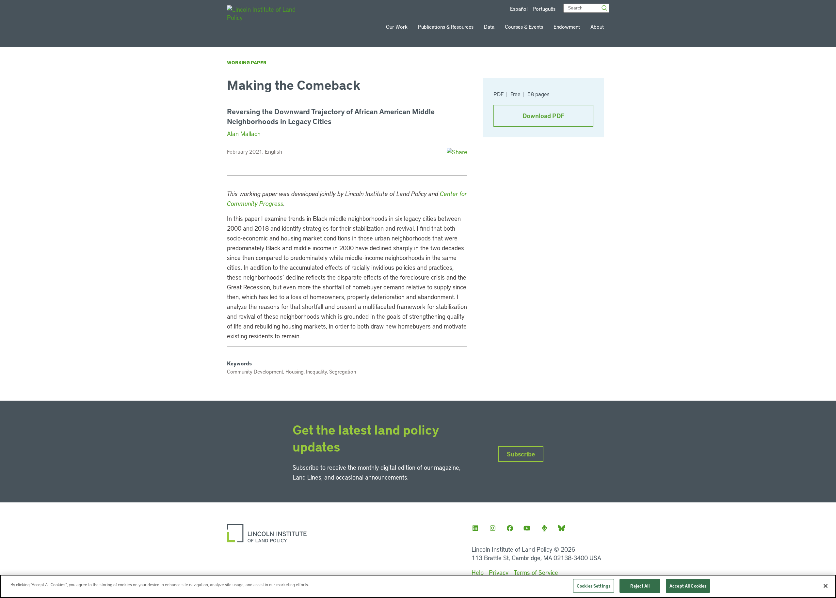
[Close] (825, 586)
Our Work (397, 26)
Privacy (498, 572)
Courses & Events (524, 26)
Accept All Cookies (687, 586)
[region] (418, 586)
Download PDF (543, 116)
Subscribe (521, 454)
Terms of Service (536, 572)
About (597, 26)
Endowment (567, 26)
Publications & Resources (446, 26)
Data (489, 26)
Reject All (639, 586)
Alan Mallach (244, 134)
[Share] (457, 152)
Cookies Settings (593, 586)
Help (478, 572)
